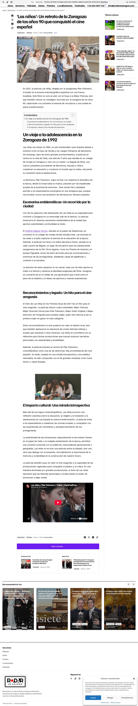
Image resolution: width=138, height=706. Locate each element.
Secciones (6, 647)
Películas (29, 33)
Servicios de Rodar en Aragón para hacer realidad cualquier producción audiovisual (72, 2)
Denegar (110, 698)
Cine (32, 2)
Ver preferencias (127, 698)
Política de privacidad (20, 703)
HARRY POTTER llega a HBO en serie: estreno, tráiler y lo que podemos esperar (125, 69)
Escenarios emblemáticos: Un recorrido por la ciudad (49, 122)
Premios (84, 624)
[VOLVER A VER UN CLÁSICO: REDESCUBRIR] (110, 40)
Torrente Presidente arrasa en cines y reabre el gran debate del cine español (125, 84)
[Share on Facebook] (12, 16)
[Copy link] (12, 28)
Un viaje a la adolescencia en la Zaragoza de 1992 (47, 119)
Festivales (36, 567)
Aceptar (93, 698)
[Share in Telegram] (12, 24)
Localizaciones (7, 663)
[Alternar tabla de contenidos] (72, 115)
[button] (134, 679)
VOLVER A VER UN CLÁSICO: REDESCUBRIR (125, 37)
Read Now (104, 2)
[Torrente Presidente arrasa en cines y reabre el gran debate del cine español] (110, 85)
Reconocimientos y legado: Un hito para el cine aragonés (51, 124)
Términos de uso (115, 702)
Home (4, 10)
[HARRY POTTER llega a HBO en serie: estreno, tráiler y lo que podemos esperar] (110, 70)
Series (4, 655)
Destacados (39, 2)
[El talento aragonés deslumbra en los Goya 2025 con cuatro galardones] (86, 609)
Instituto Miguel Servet (36, 231)
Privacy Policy (105, 702)
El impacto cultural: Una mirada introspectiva (46, 127)
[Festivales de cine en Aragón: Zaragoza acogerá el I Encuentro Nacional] (37, 563)
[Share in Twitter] (12, 20)
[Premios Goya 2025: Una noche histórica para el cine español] (120, 609)
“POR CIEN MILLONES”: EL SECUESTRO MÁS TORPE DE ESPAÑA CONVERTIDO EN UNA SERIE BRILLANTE (125, 53)
